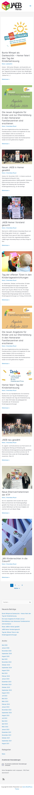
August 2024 (5, 670)
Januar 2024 (5, 679)
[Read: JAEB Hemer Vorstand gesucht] (17, 207)
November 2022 (6, 710)
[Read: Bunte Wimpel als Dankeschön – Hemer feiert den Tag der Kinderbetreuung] (17, 34)
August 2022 (5, 715)
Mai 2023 (4, 698)
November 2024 (6, 662)
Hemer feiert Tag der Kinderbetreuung (12, 386)
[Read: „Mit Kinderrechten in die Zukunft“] (17, 537)
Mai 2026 (4, 645)
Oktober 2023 (6, 687)
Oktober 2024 (6, 665)
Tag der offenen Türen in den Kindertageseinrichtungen (17, 276)
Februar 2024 (6, 676)
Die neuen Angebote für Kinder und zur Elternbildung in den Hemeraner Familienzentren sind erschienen (16, 118)
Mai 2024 (4, 673)
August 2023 (5, 693)
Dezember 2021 (6, 732)
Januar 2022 (5, 729)
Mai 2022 (4, 721)
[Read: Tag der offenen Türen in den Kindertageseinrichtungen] (17, 261)
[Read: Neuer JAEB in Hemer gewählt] (17, 156)
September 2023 (7, 690)
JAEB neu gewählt (11, 440)
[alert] (17, 764)
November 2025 (6, 651)
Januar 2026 (5, 648)
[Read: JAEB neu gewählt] (17, 425)
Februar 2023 (6, 704)
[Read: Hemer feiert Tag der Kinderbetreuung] (17, 375)
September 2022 (7, 712)
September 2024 (7, 667)
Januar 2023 (5, 707)
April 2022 (5, 724)
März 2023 (5, 701)
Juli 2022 (4, 718)
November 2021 (6, 735)
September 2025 (7, 653)
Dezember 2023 (6, 681)
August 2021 (5, 743)
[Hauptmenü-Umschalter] (30, 6)
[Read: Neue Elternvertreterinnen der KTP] (17, 477)
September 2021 (7, 740)
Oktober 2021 (6, 738)
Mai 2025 (4, 659)
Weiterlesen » (6, 79)
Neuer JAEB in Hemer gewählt (10, 626)
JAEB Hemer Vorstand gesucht (11, 629)
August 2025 (5, 656)
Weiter (17, 588)
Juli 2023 (4, 695)
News (3, 64)
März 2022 (5, 726)
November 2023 (6, 684)
